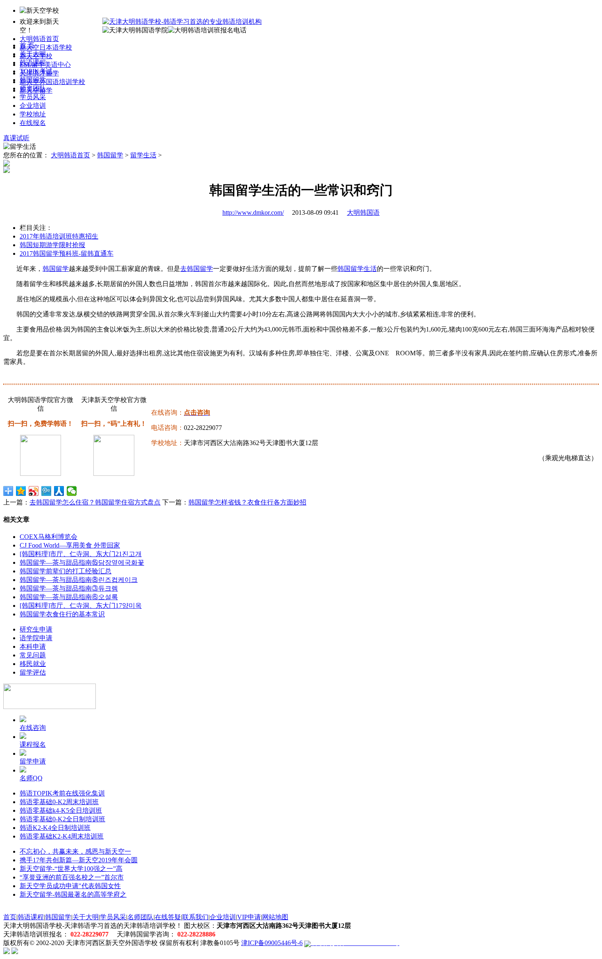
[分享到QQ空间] (21, 491)
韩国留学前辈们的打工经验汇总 (65, 571)
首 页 (27, 45)
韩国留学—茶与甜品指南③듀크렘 (69, 588)
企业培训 (33, 105)
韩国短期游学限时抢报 (52, 244)
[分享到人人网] (59, 491)
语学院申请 (36, 637)
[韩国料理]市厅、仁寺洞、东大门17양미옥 (81, 605)
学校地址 (33, 114)
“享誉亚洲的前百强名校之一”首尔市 (72, 877)
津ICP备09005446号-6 (272, 942)
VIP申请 (249, 917)
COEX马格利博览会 (48, 536)
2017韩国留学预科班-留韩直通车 (66, 253)
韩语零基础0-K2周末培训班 (59, 801)
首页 (9, 917)
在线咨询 (33, 727)
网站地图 (275, 917)
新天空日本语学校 (46, 47)
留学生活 (143, 155)
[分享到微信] (72, 491)
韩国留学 (33, 79)
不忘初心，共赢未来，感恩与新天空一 (75, 851)
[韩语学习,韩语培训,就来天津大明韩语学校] (182, 21)
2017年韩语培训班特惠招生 (59, 236)
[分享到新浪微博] (34, 491)
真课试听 (16, 137)
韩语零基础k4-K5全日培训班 (61, 810)
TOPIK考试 (36, 71)
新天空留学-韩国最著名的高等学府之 (73, 894)
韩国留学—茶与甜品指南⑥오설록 (69, 596)
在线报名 (33, 122)
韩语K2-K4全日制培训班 (55, 827)
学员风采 (33, 96)
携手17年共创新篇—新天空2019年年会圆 (79, 860)
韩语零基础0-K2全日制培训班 (62, 819)
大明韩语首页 (39, 38)
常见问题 (33, 655)
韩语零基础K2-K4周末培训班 (62, 836)
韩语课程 (33, 62)
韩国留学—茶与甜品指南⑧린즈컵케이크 (79, 579)
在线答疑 (168, 917)
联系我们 (195, 917)
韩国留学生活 (357, 268)
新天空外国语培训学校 (52, 81)
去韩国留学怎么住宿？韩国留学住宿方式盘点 (95, 502)
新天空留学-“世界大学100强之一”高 (71, 868)
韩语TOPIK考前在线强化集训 (62, 793)
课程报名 (33, 744)
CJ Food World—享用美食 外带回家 (70, 545)
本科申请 (33, 646)
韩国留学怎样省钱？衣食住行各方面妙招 (247, 502)
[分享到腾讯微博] (46, 491)
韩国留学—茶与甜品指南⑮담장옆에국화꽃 (82, 562)
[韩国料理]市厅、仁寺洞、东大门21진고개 (81, 553)
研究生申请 (36, 629)
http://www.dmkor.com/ (253, 212)
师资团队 (33, 88)
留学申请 (33, 761)
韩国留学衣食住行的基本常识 (62, 614)
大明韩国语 (363, 212)
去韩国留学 (196, 268)
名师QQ (31, 778)
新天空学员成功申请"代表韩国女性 (70, 885)
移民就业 (33, 663)
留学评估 (33, 672)
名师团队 (140, 917)
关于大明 (33, 53)
